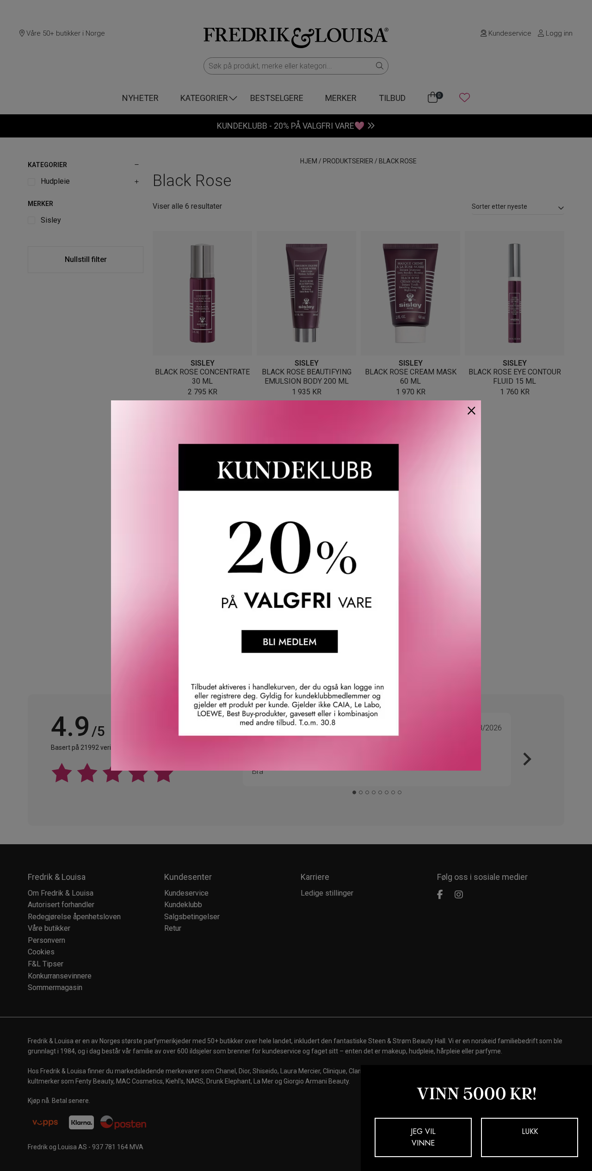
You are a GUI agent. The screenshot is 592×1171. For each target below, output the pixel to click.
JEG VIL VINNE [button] (423, 1137)
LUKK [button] (530, 1131)
